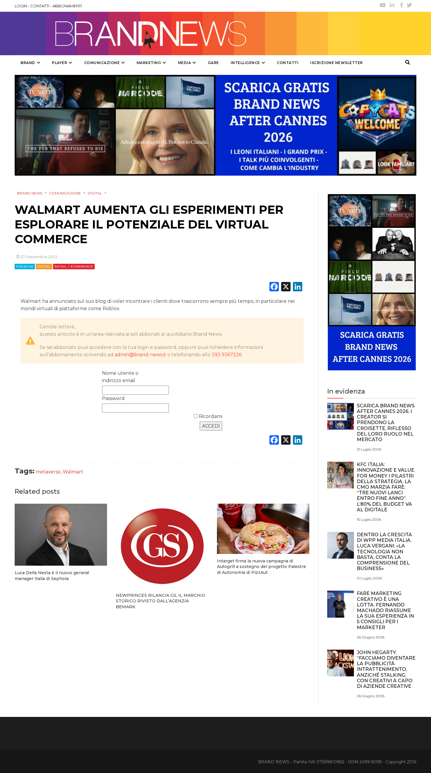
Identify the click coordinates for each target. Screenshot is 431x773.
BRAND (28, 63)
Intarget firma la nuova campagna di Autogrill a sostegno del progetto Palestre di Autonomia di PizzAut (261, 566)
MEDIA (184, 63)
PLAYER (59, 63)
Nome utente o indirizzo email (120, 376)
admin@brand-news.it (140, 354)
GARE (213, 63)
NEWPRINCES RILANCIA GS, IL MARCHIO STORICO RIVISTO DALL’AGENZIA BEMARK (160, 601)
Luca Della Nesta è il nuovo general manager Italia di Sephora (52, 575)
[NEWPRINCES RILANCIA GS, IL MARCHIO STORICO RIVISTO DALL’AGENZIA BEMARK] (162, 546)
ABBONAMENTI (67, 6)
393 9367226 (227, 354)
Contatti (287, 63)
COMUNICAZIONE (102, 63)
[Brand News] (187, 33)
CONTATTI (39, 6)
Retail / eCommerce (74, 266)
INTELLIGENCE (245, 63)
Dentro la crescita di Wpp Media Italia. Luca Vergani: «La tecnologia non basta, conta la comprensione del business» (384, 551)
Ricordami (210, 416)
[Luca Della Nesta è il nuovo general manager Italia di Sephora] (61, 535)
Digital (44, 266)
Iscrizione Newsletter (336, 63)
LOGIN (21, 6)
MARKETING (149, 63)
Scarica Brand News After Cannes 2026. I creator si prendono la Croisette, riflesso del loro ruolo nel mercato (386, 422)
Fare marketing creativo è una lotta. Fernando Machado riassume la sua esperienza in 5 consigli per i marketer (385, 610)
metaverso (48, 472)
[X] (286, 287)
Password (113, 398)
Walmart (73, 472)
